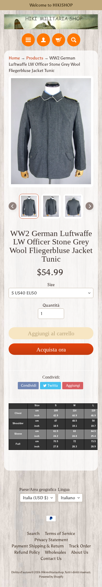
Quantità (51, 305)
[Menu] (28, 39)
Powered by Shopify (51, 576)
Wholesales (55, 552)
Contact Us (51, 558)
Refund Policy (27, 552)
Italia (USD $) (35, 497)
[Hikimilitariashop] (51, 21)
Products (34, 57)
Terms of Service (60, 533)
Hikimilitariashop (52, 572)
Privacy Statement (51, 539)
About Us (79, 552)
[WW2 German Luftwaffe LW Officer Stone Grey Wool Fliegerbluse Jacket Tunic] (29, 206)
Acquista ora (51, 349)
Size (51, 284)
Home (14, 57)
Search (33, 533)
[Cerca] (73, 39)
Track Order (80, 545)
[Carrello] (58, 39)
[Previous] (12, 206)
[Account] (43, 39)
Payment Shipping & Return (38, 545)
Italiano (68, 497)
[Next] (89, 206)
